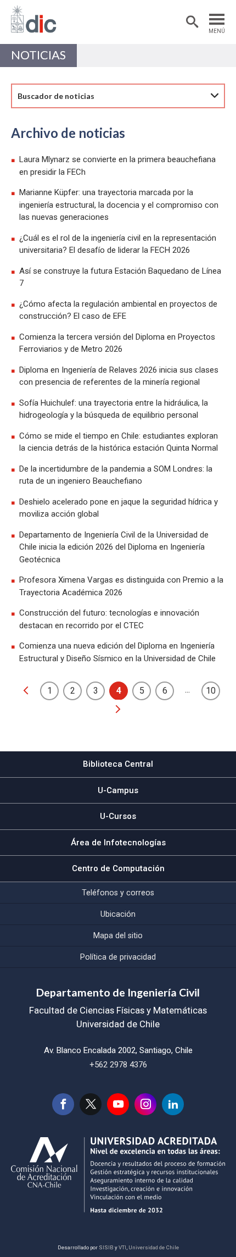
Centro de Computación (118, 868)
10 (211, 690)
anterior (25, 690)
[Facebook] (63, 1104)
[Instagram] (145, 1104)
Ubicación (118, 914)
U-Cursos (118, 816)
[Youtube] (118, 1104)
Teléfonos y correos (118, 892)
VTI (122, 1247)
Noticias (38, 55)
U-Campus (118, 790)
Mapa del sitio (118, 935)
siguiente (118, 709)
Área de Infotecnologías (118, 843)
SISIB (106, 1247)
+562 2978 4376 (118, 1065)
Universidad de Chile (153, 1247)
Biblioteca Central (118, 764)
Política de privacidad (118, 957)
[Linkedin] (173, 1104)
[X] (91, 1104)
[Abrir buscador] (192, 22)
